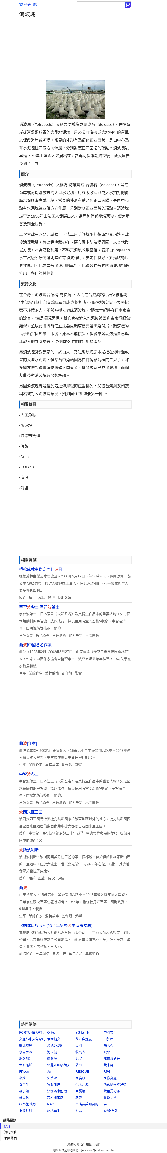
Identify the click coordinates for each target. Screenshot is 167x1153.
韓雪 (78, 1065)
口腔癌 (108, 1039)
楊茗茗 (108, 1045)
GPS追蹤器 (27, 1104)
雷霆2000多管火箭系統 (63, 1065)
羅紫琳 (52, 1058)
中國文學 (110, 1032)
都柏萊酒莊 (112, 1058)
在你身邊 (110, 1078)
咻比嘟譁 (25, 1045)
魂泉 (78, 1097)
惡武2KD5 (54, 1045)
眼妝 (107, 1052)
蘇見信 (24, 1097)
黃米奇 (108, 1065)
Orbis (51, 1032)
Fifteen (24, 1071)
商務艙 (80, 1078)
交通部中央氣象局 (32, 1039)
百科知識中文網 (90, 1144)
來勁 (22, 1078)
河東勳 (52, 1052)
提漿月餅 (25, 1110)
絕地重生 (53, 1110)
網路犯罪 (25, 1058)
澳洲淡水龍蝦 (57, 1091)
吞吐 (107, 1104)
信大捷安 (53, 1039)
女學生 (24, 1084)
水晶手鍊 (25, 1052)
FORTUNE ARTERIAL (35, 1032)
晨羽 (78, 1045)
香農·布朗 (111, 1110)
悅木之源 (82, 1084)
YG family (82, 1032)
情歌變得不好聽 (115, 1084)
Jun (49, 1071)
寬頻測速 (53, 1084)
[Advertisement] (75, 49)
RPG (107, 1071)
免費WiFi (53, 1078)
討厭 (78, 1110)
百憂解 (80, 1091)
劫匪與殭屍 (83, 1039)
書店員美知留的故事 (90, 1104)
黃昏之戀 (110, 1097)
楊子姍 (24, 1091)
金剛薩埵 (25, 1065)
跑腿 (78, 1058)
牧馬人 (80, 1052)
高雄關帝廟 (55, 1097)
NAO (50, 1104)
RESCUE (82, 1071)
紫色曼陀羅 (112, 1091)
